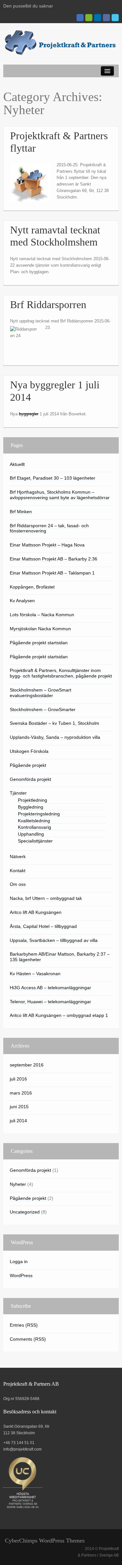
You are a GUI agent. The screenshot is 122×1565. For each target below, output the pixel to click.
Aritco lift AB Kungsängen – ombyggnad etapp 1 (59, 1015)
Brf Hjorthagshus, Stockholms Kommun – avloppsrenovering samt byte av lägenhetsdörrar (60, 494)
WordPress (21, 1275)
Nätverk (18, 856)
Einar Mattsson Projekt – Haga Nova (47, 544)
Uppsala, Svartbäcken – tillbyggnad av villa (54, 940)
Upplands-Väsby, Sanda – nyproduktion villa (55, 737)
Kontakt (17, 870)
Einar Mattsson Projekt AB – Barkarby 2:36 (53, 558)
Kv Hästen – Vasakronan (35, 973)
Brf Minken (21, 511)
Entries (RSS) (24, 1325)
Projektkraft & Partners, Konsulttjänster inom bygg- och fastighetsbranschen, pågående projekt (61, 673)
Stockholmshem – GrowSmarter (42, 709)
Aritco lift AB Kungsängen (35, 912)
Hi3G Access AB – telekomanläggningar (50, 987)
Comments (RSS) (28, 1339)
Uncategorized (25, 1212)
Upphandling (31, 834)
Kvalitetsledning (34, 820)
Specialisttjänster (35, 840)
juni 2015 (19, 1106)
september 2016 (27, 1064)
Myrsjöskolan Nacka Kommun (40, 628)
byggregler (28, 413)
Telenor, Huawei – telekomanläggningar (50, 1001)
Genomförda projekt (30, 779)
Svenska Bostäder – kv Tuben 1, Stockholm (54, 723)
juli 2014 (18, 1120)
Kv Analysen (22, 600)
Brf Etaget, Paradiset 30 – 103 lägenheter (52, 478)
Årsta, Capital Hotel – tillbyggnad (43, 926)
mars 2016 (21, 1093)
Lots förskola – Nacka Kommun (42, 614)
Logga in (19, 1261)
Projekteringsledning (39, 813)
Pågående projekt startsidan (39, 642)
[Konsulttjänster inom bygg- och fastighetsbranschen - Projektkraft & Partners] (61, 42)
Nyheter (18, 1184)
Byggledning (30, 807)
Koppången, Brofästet (32, 586)
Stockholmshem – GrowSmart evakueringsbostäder (40, 692)
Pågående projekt (28, 765)
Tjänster (18, 793)
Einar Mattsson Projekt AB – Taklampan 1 (52, 572)
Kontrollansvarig (34, 827)
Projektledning (32, 800)
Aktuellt (17, 464)
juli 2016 (18, 1078)
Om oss (18, 884)
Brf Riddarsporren (48, 304)
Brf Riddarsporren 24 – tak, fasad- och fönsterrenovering (49, 528)
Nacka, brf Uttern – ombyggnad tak (46, 898)
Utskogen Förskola (29, 751)
